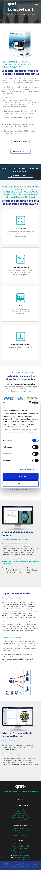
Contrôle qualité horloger (20, 344)
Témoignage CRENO (20, 815)
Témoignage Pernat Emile (20, 818)
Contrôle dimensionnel (20, 267)
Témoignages (20, 809)
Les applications (21, 151)
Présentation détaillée (21, 175)
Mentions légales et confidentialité (25, 864)
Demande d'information (21, 855)
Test (20, 306)
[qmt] (12, 4)
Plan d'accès (21, 853)
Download (15, 866)
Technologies (21, 141)
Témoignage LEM (20, 820)
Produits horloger (20, 835)
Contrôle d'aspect (20, 228)
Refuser (20, 483)
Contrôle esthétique (20, 828)
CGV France (34, 866)
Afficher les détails (27, 469)
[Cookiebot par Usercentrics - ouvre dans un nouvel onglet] (29, 402)
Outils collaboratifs (22, 859)
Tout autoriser (20, 476)
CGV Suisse (25, 866)
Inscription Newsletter (22, 857)
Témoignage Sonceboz (20, 813)
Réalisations (20, 811)
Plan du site (6, 866)
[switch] (35, 447)
